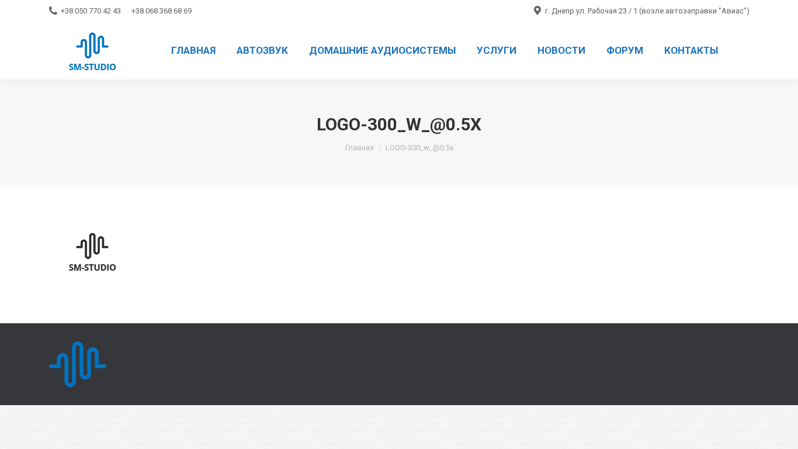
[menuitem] (193, 50)
